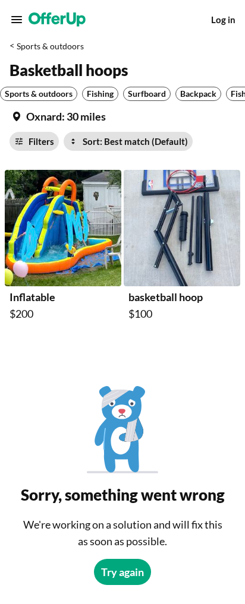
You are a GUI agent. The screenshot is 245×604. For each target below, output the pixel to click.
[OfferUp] (57, 19)
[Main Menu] (17, 19)
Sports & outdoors (50, 46)
